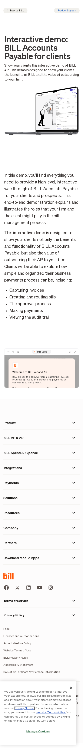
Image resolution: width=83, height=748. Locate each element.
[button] (41, 422)
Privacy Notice (24, 708)
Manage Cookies (38, 731)
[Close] (71, 687)
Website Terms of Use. (51, 712)
